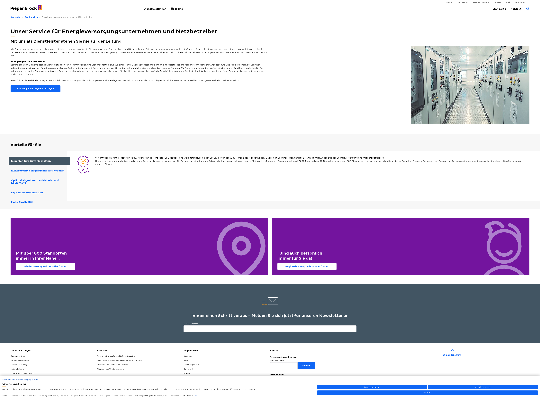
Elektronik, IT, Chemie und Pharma (112, 365)
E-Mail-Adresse (191, 324)
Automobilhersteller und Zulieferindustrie (116, 356)
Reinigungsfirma (18, 356)
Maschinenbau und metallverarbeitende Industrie (119, 360)
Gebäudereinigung (19, 365)
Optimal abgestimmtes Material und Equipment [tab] (35, 182)
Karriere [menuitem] (461, 2)
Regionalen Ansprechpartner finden (306, 266)
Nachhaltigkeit (190, 365)
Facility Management (20, 360)
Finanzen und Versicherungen (110, 369)
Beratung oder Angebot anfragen (35, 88)
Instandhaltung (17, 369)
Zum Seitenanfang (452, 355)
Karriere (187, 369)
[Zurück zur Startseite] (74, 6)
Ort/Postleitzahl (277, 361)
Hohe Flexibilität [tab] (22, 202)
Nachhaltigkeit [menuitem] (480, 2)
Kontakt (516, 9)
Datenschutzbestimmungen (14, 380)
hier (195, 396)
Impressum (33, 380)
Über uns (177, 9)
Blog (186, 360)
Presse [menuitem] (498, 2)
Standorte (499, 9)
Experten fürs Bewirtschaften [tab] (31, 161)
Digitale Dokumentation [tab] (27, 192)
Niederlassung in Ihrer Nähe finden (45, 266)
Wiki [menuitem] (508, 2)
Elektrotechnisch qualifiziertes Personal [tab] (37, 170)
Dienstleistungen (155, 9)
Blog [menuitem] (448, 2)
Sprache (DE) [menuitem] (520, 2)
